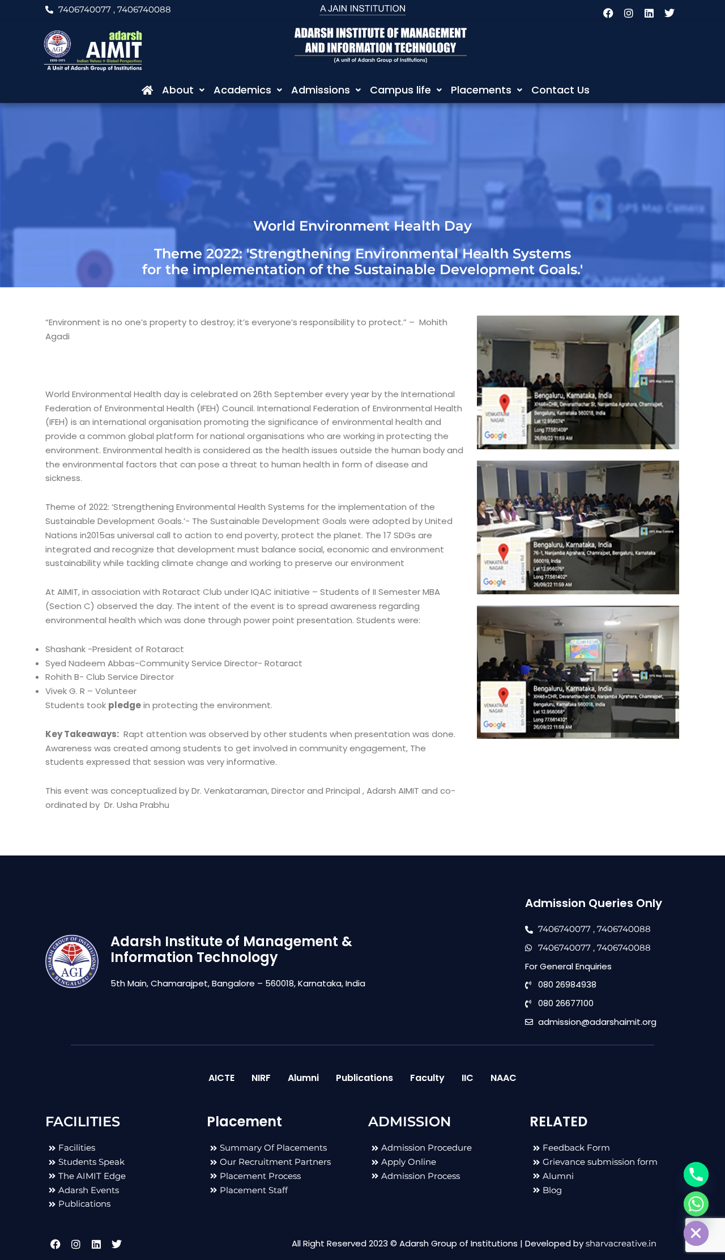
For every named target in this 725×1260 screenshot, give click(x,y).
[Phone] (696, 1174)
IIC (468, 1077)
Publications (364, 1077)
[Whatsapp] (696, 1203)
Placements (481, 90)
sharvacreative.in (621, 1243)
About (178, 90)
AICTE (221, 1077)
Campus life (400, 90)
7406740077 (84, 9)
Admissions (320, 90)
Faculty (427, 1077)
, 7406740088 (142, 9)
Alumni (303, 1077)
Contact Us (560, 90)
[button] (183, 90)
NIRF (261, 1077)
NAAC (504, 1077)
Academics (242, 90)
